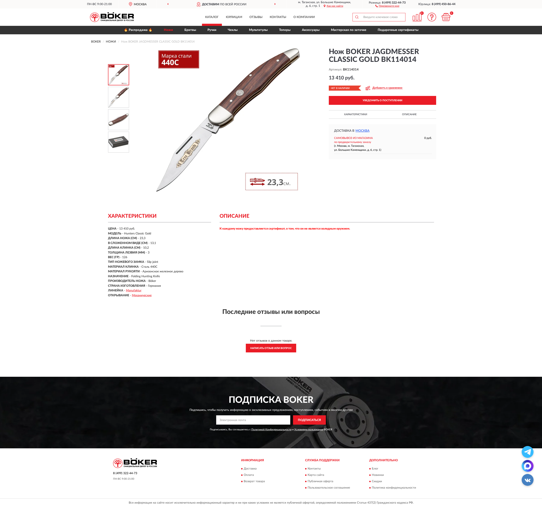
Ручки (211, 30)
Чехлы (233, 30)
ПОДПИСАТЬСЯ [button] (309, 420)
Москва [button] (362, 130)
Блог (375, 468)
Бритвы (190, 30)
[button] (387, 5)
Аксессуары (310, 30)
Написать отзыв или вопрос (271, 348)
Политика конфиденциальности (394, 487)
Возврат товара (254, 481)
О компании (304, 17)
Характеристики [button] (355, 114)
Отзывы (256, 17)
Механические (142, 295)
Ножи (168, 30)
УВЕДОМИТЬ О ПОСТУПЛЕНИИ (382, 100)
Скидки (377, 481)
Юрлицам (234, 17)
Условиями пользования (308, 429)
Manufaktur (133, 290)
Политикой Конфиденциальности (271, 429)
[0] (446, 17)
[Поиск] (357, 17)
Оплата (249, 475)
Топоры (284, 30)
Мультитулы (258, 30)
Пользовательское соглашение (329, 487)
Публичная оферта (320, 481)
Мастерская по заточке (348, 30)
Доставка (250, 468)
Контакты (278, 17)
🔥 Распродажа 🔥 (138, 30)
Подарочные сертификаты (398, 30)
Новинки (378, 475)
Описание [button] (409, 114)
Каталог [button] (212, 17)
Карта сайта (316, 475)
